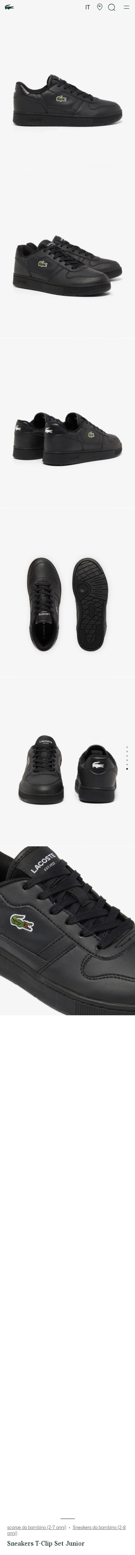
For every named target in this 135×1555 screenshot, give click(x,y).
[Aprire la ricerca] (112, 7)
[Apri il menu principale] (126, 7)
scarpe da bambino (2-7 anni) (36, 1527)
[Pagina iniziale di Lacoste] (9, 7)
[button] (100, 7)
